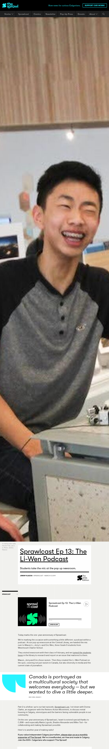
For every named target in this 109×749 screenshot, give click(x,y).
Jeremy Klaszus (26, 575)
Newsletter (50, 14)
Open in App (54, 624)
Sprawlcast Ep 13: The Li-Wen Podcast (65, 604)
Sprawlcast (23, 14)
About (92, 14)
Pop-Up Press (66, 14)
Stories (7, 14)
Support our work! (95, 5)
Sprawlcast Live (62, 707)
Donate (81, 14)
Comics (37, 14)
